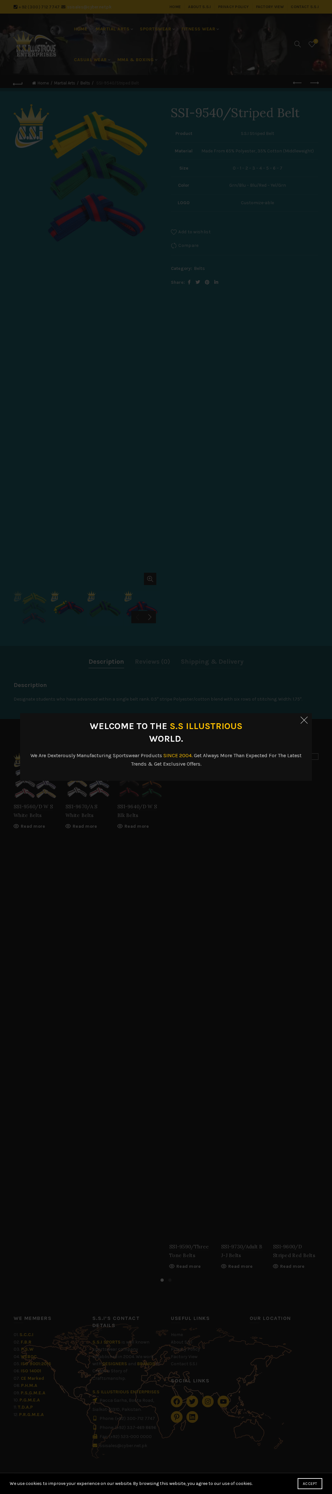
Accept (310, 1483)
